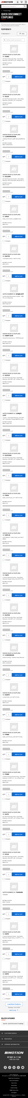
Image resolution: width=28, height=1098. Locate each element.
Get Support (14, 1092)
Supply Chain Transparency (14, 1078)
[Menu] (26, 2)
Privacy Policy (14, 1085)
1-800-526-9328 (14, 1059)
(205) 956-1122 (16, 1075)
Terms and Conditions (14, 1080)
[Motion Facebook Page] (5, 1067)
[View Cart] (22, 2)
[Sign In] (18, 2)
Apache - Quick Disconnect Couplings (13, 1023)
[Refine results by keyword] (4, 40)
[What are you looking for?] (25, 6)
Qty (4, 77)
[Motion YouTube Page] (22, 1067)
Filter (23, 33)
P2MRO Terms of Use (14, 1090)
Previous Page (7, 10)
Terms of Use (14, 1083)
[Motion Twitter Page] (18, 1067)
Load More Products (14, 1004)
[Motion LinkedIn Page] (14, 1067)
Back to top (13, 1010)
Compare (7, 81)
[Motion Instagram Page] (9, 1067)
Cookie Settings (14, 1087)
